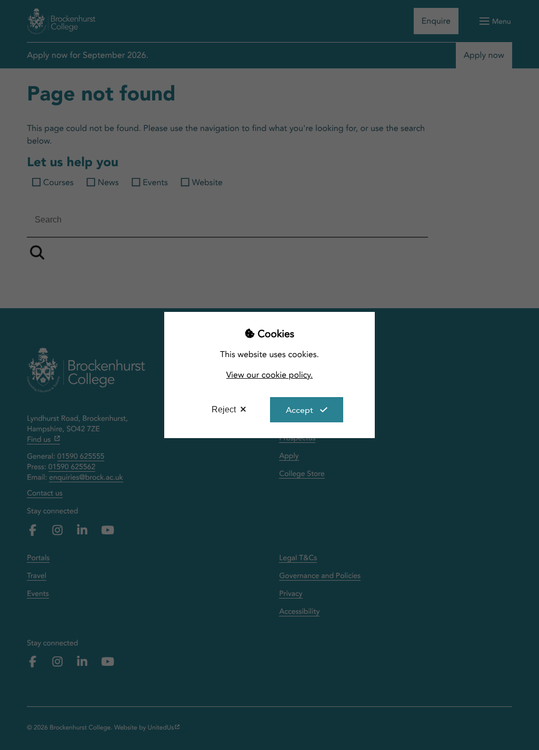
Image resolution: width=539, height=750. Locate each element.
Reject (224, 409)
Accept (299, 410)
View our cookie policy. (269, 375)
